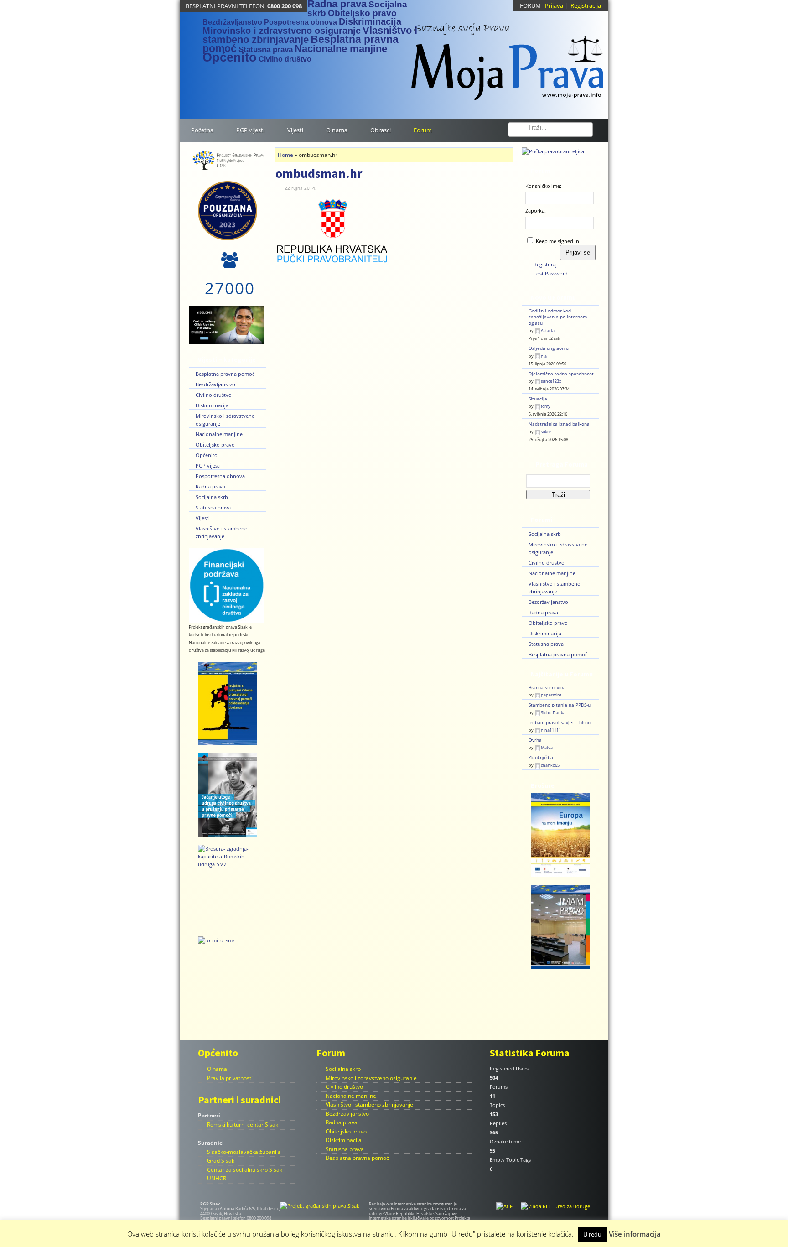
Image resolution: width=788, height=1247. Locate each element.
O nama (217, 1068)
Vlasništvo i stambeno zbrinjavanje (369, 1104)
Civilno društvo (285, 59)
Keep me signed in (557, 241)
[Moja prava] (508, 56)
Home (285, 154)
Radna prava (210, 486)
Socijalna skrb (212, 497)
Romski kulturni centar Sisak (242, 1124)
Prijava (554, 5)
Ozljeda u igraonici (549, 348)
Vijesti (203, 517)
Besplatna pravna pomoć (225, 373)
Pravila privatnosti (230, 1078)
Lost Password (551, 273)
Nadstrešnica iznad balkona (559, 424)
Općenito (229, 57)
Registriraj (545, 264)
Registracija (585, 5)
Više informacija (635, 1233)
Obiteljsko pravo (362, 13)
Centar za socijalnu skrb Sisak (244, 1169)
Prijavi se (577, 252)
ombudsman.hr (318, 173)
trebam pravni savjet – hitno (560, 723)
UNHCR (216, 1178)
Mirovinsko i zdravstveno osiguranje (281, 31)
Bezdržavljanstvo (232, 22)
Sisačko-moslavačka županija (244, 1151)
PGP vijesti (208, 465)
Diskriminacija (370, 21)
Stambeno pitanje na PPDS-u (560, 705)
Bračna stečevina (547, 688)
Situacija (538, 399)
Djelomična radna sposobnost (561, 374)
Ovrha (535, 740)
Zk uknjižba (541, 757)
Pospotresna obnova (300, 22)
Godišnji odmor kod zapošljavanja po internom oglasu (558, 317)
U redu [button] (592, 1234)
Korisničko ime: (543, 185)
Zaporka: (535, 210)
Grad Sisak (220, 1160)
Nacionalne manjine (341, 48)
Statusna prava (265, 49)
